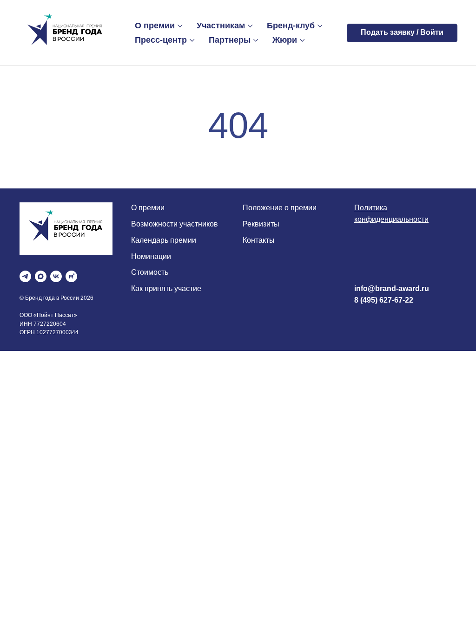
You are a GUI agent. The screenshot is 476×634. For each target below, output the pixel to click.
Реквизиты (261, 224)
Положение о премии (280, 208)
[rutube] (71, 276)
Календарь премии (163, 240)
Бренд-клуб (291, 25)
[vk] (56, 276)
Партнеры (230, 40)
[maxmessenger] (40, 276)
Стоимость (149, 272)
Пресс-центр (161, 40)
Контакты (259, 240)
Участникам (221, 25)
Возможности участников (174, 224)
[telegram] (25, 276)
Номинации (151, 256)
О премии (155, 25)
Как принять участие (166, 288)
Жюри (284, 40)
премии (151, 208)
